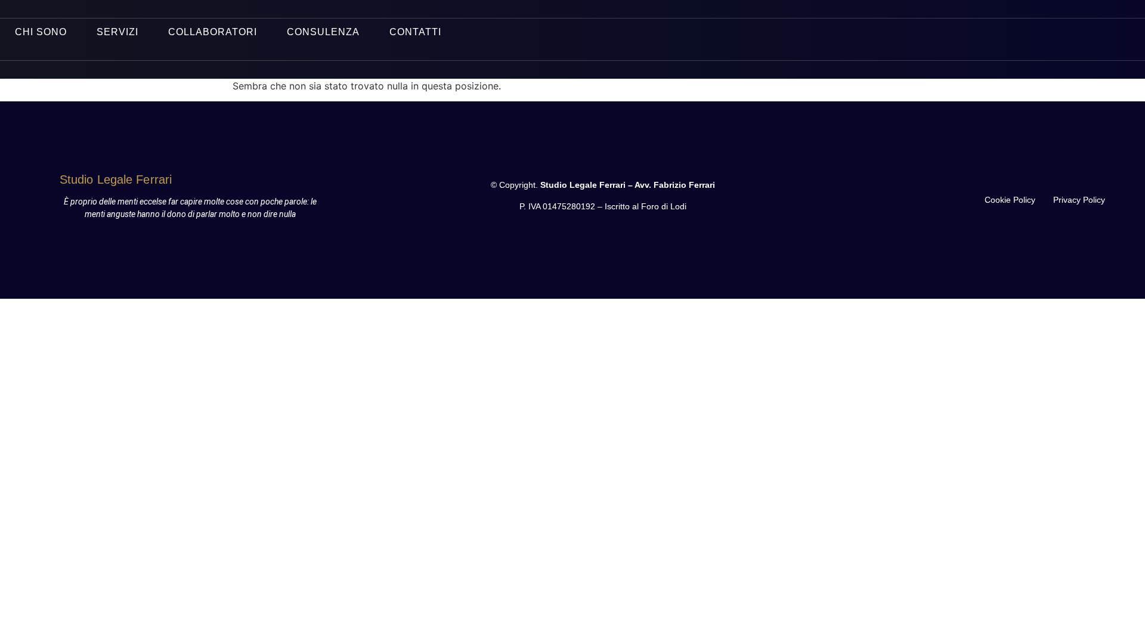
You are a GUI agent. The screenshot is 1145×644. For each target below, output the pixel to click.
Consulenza (323, 32)
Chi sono (41, 32)
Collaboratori (212, 32)
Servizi (117, 32)
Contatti (415, 32)
